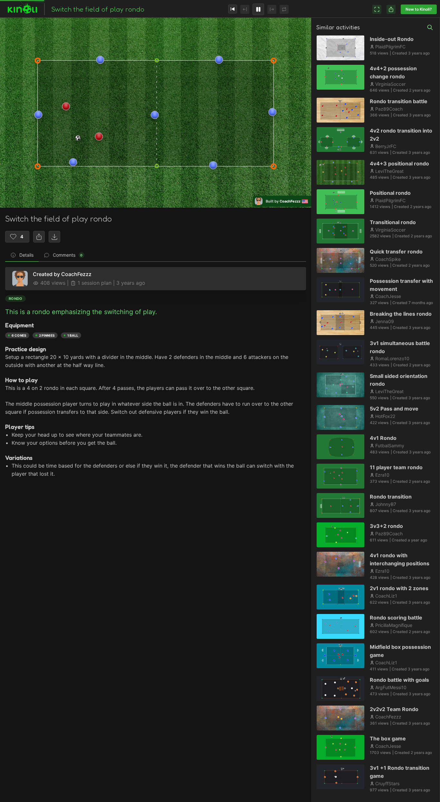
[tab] (22, 255)
